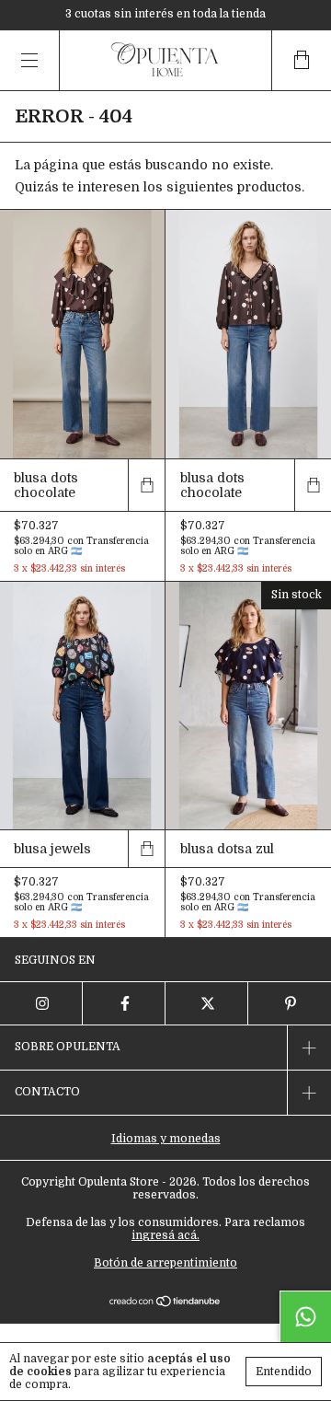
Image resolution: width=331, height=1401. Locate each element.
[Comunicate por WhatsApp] (305, 1316)
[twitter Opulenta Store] (207, 1003)
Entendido (284, 1371)
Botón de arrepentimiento (165, 1262)
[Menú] (30, 60)
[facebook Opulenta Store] (124, 1003)
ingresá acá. (165, 1235)
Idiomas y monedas (166, 1138)
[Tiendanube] (165, 1302)
